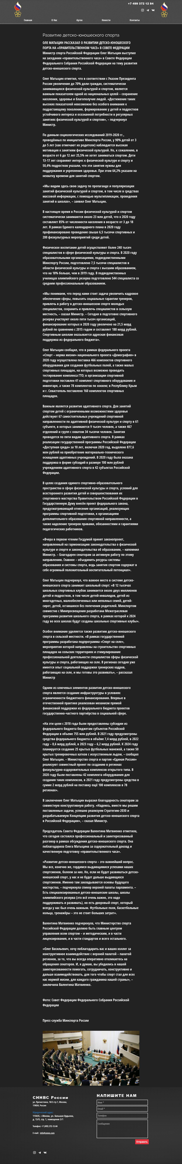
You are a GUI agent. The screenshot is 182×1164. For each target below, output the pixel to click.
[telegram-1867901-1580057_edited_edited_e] (148, 10)
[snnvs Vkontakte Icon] (153, 10)
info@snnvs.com (47, 1133)
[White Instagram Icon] (142, 10)
